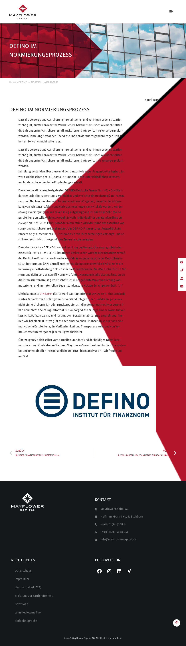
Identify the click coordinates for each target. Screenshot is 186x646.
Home (12, 82)
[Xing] (129, 571)
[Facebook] (99, 571)
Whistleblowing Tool (28, 612)
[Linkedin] (119, 571)
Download (21, 604)
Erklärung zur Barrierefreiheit (34, 596)
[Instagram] (109, 571)
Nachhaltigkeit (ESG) (28, 587)
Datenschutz (23, 570)
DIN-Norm (46, 294)
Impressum (22, 579)
